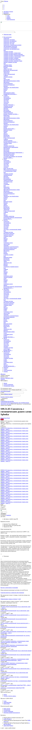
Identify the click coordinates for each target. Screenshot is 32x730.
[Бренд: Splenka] (4, 510)
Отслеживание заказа (6, 389)
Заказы (5, 383)
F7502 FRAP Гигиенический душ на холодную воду (14, 627)
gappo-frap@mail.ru (8, 725)
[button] (4, 418)
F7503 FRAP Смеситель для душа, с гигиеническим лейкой (16, 680)
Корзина (3, 378)
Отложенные (7, 710)
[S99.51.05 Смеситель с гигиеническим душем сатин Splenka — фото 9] (16, 450)
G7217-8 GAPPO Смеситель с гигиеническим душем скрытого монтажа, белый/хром (14, 645)
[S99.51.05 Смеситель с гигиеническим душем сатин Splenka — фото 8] (16, 448)
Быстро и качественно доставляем (9, 587)
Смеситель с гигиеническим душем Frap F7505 (12, 687)
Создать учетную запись (7, 397)
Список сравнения (8, 384)
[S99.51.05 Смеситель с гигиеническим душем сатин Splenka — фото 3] (16, 434)
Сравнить (8, 515)
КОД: (2, 504)
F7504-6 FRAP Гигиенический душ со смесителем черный (15, 654)
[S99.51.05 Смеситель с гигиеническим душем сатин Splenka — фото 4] (16, 437)
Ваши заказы (7, 708)
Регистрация (7, 391)
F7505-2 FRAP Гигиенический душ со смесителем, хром (15, 610)
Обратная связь (7, 34)
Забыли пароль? (8, 394)
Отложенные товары (9, 385)
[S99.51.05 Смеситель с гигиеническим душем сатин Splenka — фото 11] (16, 456)
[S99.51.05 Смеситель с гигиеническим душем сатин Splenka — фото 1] (16, 429)
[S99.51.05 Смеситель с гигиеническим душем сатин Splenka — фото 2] (16, 432)
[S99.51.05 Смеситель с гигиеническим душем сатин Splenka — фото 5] (16, 440)
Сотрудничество (11, 19)
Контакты (6, 12)
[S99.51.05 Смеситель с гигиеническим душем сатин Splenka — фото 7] (16, 445)
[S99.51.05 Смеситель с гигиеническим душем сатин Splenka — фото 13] (16, 461)
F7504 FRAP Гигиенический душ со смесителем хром (14, 672)
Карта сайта (7, 703)
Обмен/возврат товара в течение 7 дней (11, 599)
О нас (8, 15)
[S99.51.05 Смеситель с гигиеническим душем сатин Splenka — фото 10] (16, 453)
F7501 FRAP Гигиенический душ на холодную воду (14, 619)
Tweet (8, 418)
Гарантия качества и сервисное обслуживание (12, 592)
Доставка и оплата (8, 11)
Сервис (8, 16)
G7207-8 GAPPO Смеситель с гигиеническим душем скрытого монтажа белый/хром (14, 663)
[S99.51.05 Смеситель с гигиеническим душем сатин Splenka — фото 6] (16, 442)
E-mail (2, 392)
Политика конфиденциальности (12, 712)
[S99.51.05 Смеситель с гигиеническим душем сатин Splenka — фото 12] (16, 458)
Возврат (9, 18)
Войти (2, 391)
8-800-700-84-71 (8, 719)
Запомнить (5, 398)
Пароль (2, 394)
